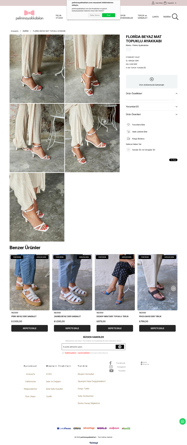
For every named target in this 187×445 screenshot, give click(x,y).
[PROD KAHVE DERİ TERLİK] (157, 282)
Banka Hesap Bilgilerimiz (89, 403)
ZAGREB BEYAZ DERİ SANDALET (67, 316)
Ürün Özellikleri (134, 93)
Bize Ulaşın (30, 396)
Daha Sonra (95, 15)
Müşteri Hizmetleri (86, 374)
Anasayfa (30, 374)
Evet (108, 15)
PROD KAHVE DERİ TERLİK (150, 316)
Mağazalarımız (30, 389)
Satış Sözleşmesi (85, 396)
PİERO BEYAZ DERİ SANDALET (24, 316)
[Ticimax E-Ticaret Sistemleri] (93, 443)
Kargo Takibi (83, 388)
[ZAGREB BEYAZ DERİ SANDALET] (72, 282)
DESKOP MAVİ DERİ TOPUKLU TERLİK (113, 316)
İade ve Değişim (53, 381)
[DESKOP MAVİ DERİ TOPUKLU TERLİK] (115, 282)
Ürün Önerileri (133, 114)
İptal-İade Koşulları (54, 389)
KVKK (49, 374)
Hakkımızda (30, 381)
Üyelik (49, 396)
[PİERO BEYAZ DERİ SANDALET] (30, 282)
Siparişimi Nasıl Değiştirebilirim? (92, 381)
